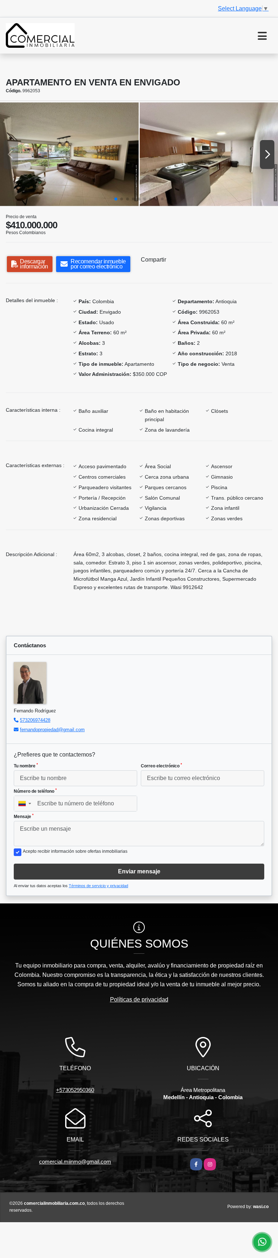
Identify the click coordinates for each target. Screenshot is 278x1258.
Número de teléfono (35, 791)
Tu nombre (26, 765)
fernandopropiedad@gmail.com (52, 729)
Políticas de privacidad (139, 999)
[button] (115, 199)
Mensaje (24, 816)
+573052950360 (75, 1090)
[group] (69, 154)
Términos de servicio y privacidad (98, 886)
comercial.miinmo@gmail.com (75, 1162)
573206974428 (35, 720)
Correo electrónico (161, 765)
